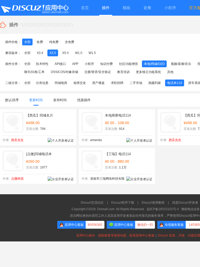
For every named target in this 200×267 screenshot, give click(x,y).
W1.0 (78, 53)
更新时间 (36, 100)
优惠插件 (84, 100)
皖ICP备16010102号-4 (163, 209)
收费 (40, 42)
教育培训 (123, 72)
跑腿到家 (154, 83)
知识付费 (106, 64)
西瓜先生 (17, 140)
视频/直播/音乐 (181, 64)
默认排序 (12, 100)
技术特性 (42, 64)
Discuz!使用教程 (153, 202)
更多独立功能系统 (148, 72)
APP (75, 64)
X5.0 (65, 53)
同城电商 (61, 83)
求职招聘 (117, 83)
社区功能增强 (128, 64)
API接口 (60, 64)
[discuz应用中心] (34, 8)
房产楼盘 (98, 83)
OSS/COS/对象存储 (64, 72)
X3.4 (40, 53)
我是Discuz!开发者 (185, 202)
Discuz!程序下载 (122, 202)
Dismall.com (106, 209)
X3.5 (52, 53)
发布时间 (60, 100)
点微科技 (17, 178)
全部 (27, 42)
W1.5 (92, 53)
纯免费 (54, 42)
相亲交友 (79, 83)
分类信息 (42, 83)
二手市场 (136, 83)
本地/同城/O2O (154, 64)
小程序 (89, 64)
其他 (170, 72)
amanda (96, 140)
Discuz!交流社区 (92, 202)
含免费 (69, 42)
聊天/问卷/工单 (34, 72)
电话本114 (174, 83)
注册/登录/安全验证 (97, 72)
